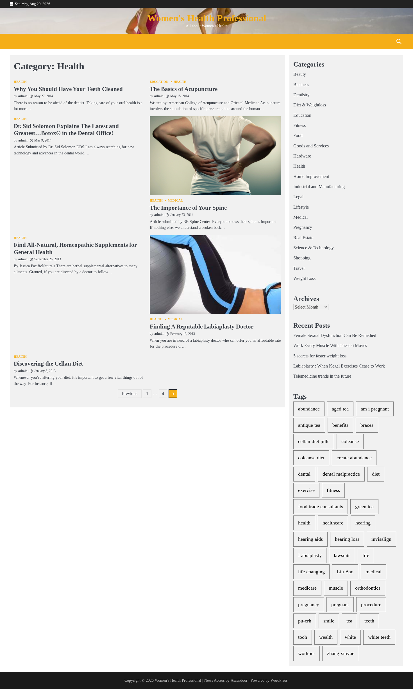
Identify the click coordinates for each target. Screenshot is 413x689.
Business (301, 84)
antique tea (309, 425)
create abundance (354, 457)
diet (376, 474)
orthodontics (367, 588)
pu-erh (304, 621)
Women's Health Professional (206, 18)
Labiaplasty (310, 555)
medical (374, 571)
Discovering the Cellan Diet (48, 363)
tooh (302, 637)
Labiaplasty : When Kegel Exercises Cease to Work (339, 366)
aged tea (340, 409)
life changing (311, 571)
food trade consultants (320, 506)
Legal (298, 196)
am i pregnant (375, 409)
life (365, 555)
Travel (299, 268)
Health (20, 81)
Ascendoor (239, 680)
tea (349, 621)
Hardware (302, 156)
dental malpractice (341, 474)
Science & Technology (313, 247)
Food (298, 135)
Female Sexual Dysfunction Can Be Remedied (334, 335)
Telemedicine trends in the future (322, 376)
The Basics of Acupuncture (183, 89)
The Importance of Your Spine (188, 207)
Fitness (299, 125)
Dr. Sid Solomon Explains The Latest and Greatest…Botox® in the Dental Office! (66, 129)
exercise (306, 490)
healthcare (333, 523)
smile (328, 621)
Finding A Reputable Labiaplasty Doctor (201, 326)
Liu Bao (345, 571)
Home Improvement (311, 176)
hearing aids (310, 539)
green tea (364, 506)
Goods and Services (311, 146)
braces (366, 425)
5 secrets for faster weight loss (319, 356)
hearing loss (347, 539)
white (350, 637)
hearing (363, 523)
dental (304, 474)
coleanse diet (311, 457)
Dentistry (301, 94)
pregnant (340, 604)
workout (306, 653)
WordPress (279, 680)
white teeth (379, 637)
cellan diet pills (313, 441)
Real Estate (303, 237)
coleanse (350, 441)
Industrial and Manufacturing (319, 186)
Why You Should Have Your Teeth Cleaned (68, 89)
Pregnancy (302, 227)
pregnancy (308, 604)
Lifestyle (301, 207)
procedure (371, 604)
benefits (340, 425)
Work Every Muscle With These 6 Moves (330, 345)
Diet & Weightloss (309, 105)
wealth (326, 637)
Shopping (301, 258)
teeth (369, 621)
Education (159, 81)
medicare (307, 588)
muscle (336, 588)
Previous (129, 393)
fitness (333, 490)
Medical (175, 200)
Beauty (299, 74)
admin (23, 96)
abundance (309, 409)
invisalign (381, 539)
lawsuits (342, 555)
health (304, 523)
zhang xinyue (340, 653)
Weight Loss (304, 278)
